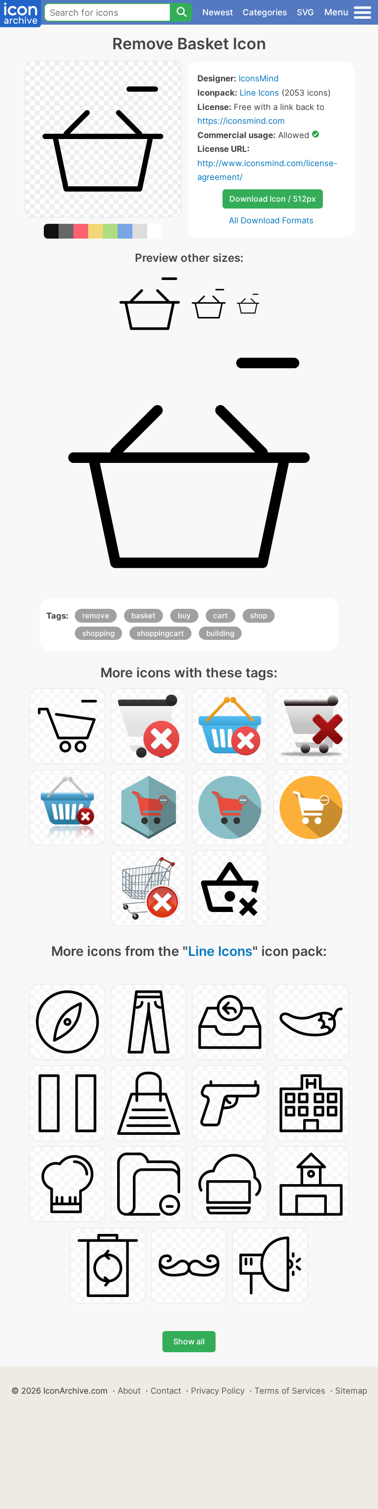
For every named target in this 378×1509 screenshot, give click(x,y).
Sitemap (351, 1391)
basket (143, 615)
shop (258, 615)
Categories (265, 12)
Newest (217, 12)
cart (220, 615)
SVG (305, 12)
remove (95, 615)
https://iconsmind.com (241, 121)
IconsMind (259, 78)
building (220, 633)
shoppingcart (160, 633)
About (129, 1391)
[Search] (181, 12)
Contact (166, 1391)
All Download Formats (271, 220)
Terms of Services (289, 1391)
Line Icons (259, 93)
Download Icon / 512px (272, 199)
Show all (189, 1341)
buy (184, 615)
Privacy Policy (218, 1391)
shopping (98, 633)
